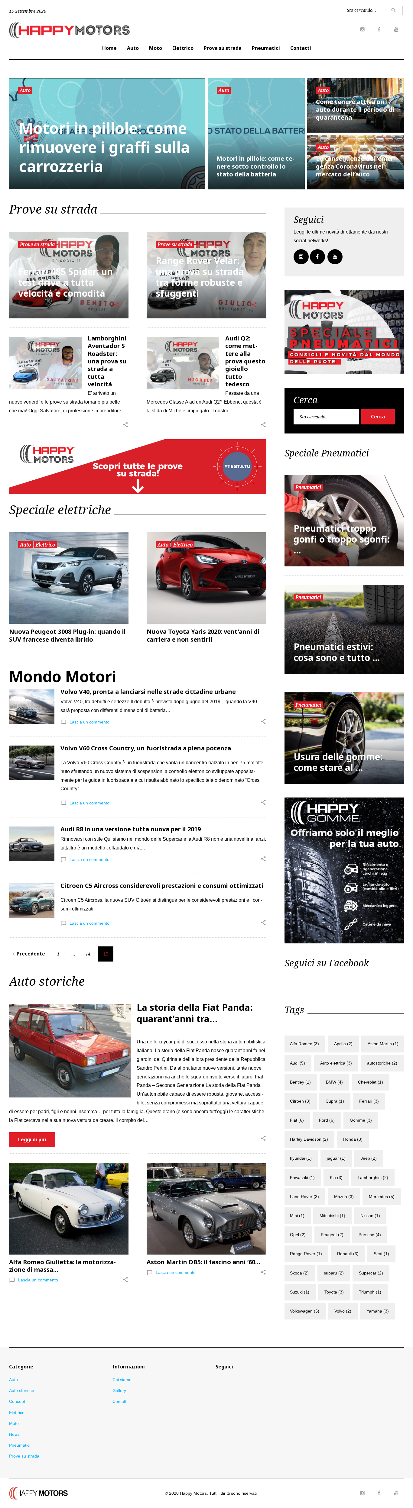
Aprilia (343, 1043)
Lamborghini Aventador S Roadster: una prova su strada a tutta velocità (107, 361)
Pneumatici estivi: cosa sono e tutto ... (337, 652)
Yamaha (377, 1311)
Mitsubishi (332, 1215)
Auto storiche (21, 1390)
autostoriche (382, 1063)
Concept (17, 1401)
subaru (334, 1273)
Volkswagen (304, 1311)
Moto (155, 48)
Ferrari (369, 1101)
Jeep (369, 1158)
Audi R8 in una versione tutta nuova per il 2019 (130, 829)
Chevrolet (370, 1082)
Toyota (334, 1292)
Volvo (342, 1311)
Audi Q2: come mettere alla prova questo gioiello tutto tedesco (245, 361)
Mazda (344, 1196)
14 (88, 954)
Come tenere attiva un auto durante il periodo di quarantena (355, 109)
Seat (381, 1253)
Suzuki (299, 1292)
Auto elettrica (336, 1063)
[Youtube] (396, 29)
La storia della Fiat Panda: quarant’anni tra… (194, 1013)
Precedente (28, 953)
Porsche (370, 1234)
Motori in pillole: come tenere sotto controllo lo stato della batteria (255, 166)
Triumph (370, 1292)
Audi (297, 1063)
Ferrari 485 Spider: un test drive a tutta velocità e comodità (65, 282)
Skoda (299, 1273)
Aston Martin (383, 1043)
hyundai (301, 1158)
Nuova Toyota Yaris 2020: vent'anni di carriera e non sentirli (203, 635)
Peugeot (332, 1234)
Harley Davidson (309, 1139)
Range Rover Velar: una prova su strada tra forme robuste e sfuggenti (200, 276)
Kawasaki (302, 1177)
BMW (334, 1082)
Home (109, 48)
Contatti (300, 48)
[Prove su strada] (137, 443)
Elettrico (182, 48)
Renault (348, 1253)
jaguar (336, 1158)
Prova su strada (223, 48)
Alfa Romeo (304, 1043)
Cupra (335, 1101)
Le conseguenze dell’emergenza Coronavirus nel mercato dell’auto (356, 166)
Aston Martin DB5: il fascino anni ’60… (203, 1262)
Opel (298, 1234)
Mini (297, 1215)
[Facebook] (378, 29)
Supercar (371, 1273)
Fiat (297, 1120)
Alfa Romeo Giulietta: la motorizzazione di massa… (62, 1266)
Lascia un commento (89, 722)
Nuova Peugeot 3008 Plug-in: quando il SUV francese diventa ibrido (67, 635)
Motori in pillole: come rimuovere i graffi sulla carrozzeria (104, 147)
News (14, 1434)
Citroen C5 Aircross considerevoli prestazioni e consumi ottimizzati (161, 885)
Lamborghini (373, 1177)
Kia (336, 1177)
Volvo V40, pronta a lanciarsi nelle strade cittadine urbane (148, 692)
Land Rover (304, 1196)
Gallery (119, 1390)
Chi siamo (122, 1379)
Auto (133, 48)
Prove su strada (37, 244)
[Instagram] (362, 29)
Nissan (370, 1215)
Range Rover (306, 1253)
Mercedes (382, 1196)
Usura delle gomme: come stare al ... (338, 762)
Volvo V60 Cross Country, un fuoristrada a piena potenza (145, 748)
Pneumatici (266, 48)
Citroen (300, 1101)
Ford (327, 1120)
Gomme (361, 1120)
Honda (353, 1139)
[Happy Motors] (38, 1490)
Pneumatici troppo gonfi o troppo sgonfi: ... (342, 539)
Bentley (300, 1082)
